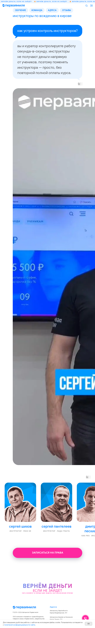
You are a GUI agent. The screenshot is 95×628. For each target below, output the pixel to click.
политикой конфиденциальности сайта (19, 625)
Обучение (20, 10)
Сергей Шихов (20, 526)
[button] (86, 5)
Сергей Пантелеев (56, 526)
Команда (37, 10)
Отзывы (66, 10)
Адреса (52, 10)
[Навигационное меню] (91, 5)
